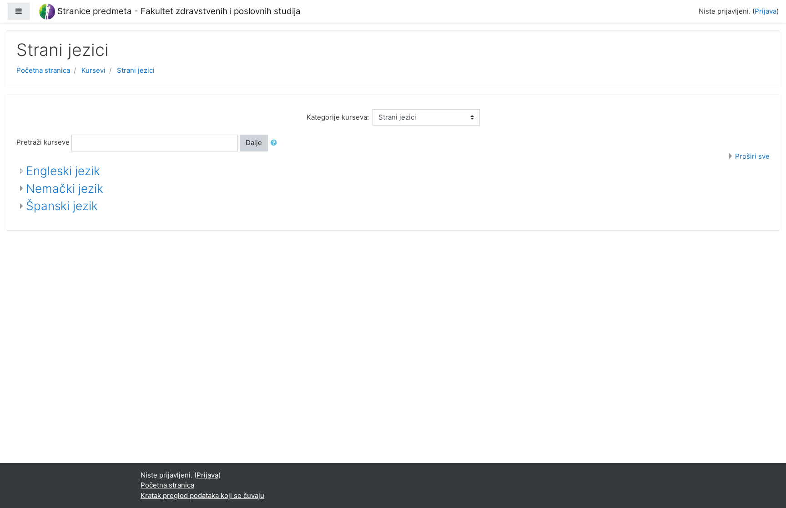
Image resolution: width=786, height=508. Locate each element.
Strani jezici (136, 70)
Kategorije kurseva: (338, 117)
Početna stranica (43, 70)
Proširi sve (752, 156)
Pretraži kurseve (43, 142)
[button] (276, 143)
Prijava (765, 11)
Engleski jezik (63, 171)
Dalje (254, 142)
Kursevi (93, 70)
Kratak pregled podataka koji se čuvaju (202, 495)
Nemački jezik (64, 188)
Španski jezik (62, 206)
